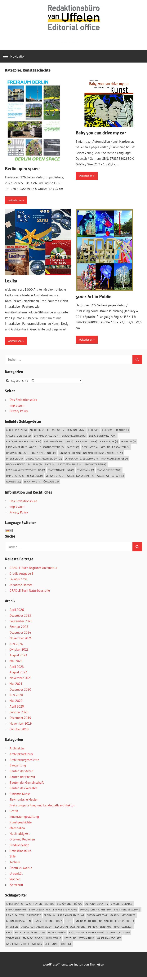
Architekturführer (21, 754)
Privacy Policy (19, 411)
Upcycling (35, 475)
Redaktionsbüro (20, 851)
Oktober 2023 (19, 649)
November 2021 (21, 678)
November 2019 (21, 723)
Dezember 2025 (20, 615)
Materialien (17, 828)
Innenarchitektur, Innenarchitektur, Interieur (91, 452)
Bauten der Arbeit (21, 771)
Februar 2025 (19, 627)
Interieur (14, 458)
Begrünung (76, 429)
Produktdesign (95, 464)
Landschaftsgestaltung (82, 458)
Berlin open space (22, 168)
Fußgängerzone (51, 447)
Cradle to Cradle (18, 435)
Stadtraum (85, 470)
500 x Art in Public (93, 296)
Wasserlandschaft (80, 475)
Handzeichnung (17, 452)
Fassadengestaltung (58, 441)
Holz (37, 452)
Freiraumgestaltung (21, 447)
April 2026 (17, 610)
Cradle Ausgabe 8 (21, 573)
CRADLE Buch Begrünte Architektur (33, 568)
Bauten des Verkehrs (23, 788)
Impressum (17, 405)
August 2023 (18, 655)
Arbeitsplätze (16, 429)
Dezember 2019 (20, 718)
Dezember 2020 (20, 689)
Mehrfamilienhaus (114, 458)
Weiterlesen (15, 200)
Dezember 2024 (20, 632)
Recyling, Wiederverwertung (25, 470)
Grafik (14, 811)
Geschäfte (90, 447)
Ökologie (51, 481)
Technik (15, 862)
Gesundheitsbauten (115, 447)
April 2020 (17, 706)
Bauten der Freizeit (22, 777)
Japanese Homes (21, 585)
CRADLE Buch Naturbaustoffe (30, 590)
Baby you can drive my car (101, 133)
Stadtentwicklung (61, 470)
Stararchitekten (109, 470)
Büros (93, 429)
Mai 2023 (16, 661)
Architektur (39, 429)
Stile (13, 856)
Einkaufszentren (73, 435)
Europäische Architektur (23, 441)
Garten (73, 447)
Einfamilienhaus (46, 435)
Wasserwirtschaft (110, 475)
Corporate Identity (115, 429)
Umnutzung (15, 475)
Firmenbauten (86, 441)
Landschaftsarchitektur (44, 458)
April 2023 (17, 667)
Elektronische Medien (24, 799)
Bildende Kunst (20, 794)
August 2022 (18, 672)
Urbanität (16, 873)
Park (37, 464)
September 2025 (21, 621)
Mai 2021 (16, 684)
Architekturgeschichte (24, 760)
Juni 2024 (16, 644)
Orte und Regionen (22, 839)
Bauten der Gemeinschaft (27, 782)
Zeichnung (32, 481)
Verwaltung (55, 475)
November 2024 (21, 638)
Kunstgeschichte (21, 822)
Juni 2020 (16, 695)
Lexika (11, 281)
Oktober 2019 (19, 729)
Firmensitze (109, 441)
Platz (50, 464)
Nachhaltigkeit (18, 464)
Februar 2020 (19, 712)
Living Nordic (18, 579)
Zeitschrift (16, 885)
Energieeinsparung (102, 435)
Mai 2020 (16, 701)
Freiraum (128, 441)
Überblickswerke (21, 868)
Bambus (58, 429)
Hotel (51, 452)
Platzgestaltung (69, 464)
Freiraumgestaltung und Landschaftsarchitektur (42, 805)
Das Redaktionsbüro (23, 400)
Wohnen (13, 481)
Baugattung (18, 765)
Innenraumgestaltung (24, 816)
